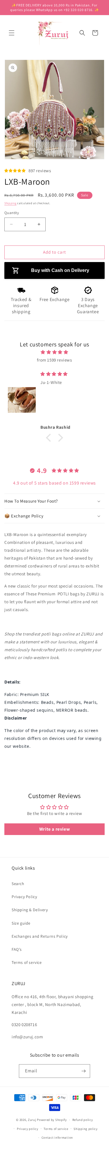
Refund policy (82, 1120)
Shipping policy (86, 1129)
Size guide (21, 923)
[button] (11, 32)
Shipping (10, 203)
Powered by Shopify (52, 1120)
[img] (54, 352)
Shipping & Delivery (30, 909)
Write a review (54, 829)
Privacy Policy (24, 896)
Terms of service (27, 962)
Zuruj (32, 1120)
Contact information (57, 1137)
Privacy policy (27, 1129)
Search (18, 883)
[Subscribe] (83, 1071)
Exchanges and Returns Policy (40, 936)
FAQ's (17, 949)
